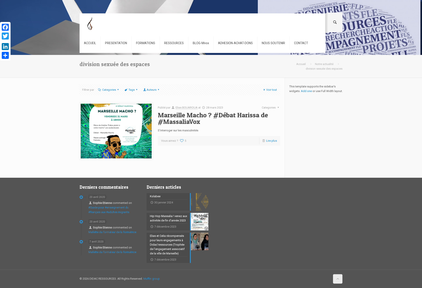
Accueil (301, 64)
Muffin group (151, 278)
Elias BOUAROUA (187, 107)
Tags (132, 89)
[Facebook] (5, 27)
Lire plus (271, 140)
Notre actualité (324, 64)
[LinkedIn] (5, 46)
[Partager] (5, 55)
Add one (306, 91)
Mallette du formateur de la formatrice (112, 232)
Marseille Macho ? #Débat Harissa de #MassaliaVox (213, 118)
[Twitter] (5, 36)
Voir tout (271, 89)
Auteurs (151, 89)
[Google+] (5, 41)
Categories (109, 89)
